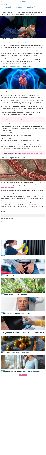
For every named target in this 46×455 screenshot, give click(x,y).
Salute (2, 4)
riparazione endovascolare (7, 187)
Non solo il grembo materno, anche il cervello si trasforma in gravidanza (20, 371)
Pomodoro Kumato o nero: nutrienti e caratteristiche (15, 352)
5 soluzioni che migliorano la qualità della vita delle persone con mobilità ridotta (22, 238)
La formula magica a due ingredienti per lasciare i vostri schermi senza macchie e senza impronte (22, 333)
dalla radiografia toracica (31, 204)
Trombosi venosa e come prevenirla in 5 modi (32, 153)
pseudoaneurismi (6, 103)
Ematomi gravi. (5, 137)
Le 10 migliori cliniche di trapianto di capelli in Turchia (15, 313)
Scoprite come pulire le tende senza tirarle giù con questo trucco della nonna (22, 257)
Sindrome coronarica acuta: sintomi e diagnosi (30, 119)
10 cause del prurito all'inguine (9, 275)
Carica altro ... (23, 374)
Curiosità (3, 255)
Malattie (5, 4)
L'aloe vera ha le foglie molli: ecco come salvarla (14, 294)
